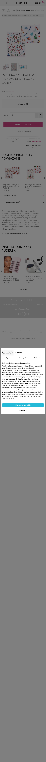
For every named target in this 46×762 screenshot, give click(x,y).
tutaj (12, 398)
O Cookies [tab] (37, 358)
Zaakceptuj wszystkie (23, 405)
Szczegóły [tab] (22, 358)
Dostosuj (22, 410)
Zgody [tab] (8, 358)
